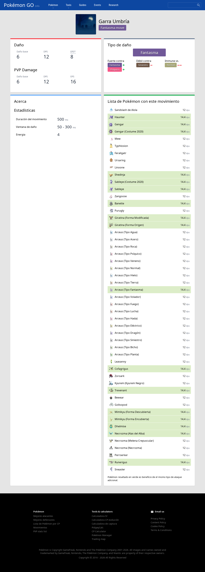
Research (113, 5)
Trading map (99, 539)
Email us (159, 511)
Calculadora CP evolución (105, 519)
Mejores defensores (44, 519)
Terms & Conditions (161, 530)
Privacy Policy (158, 518)
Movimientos (40, 527)
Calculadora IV (99, 516)
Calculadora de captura (104, 523)
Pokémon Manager (102, 535)
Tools (68, 5)
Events (97, 5)
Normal (171, 64)
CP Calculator (99, 531)
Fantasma (115, 64)
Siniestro (143, 64)
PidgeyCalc (97, 527)
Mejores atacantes (43, 516)
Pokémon (53, 5)
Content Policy (158, 522)
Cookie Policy (157, 526)
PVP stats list (40, 531)
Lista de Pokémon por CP (46, 523)
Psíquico (114, 69)
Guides (82, 5)
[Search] (198, 5)
